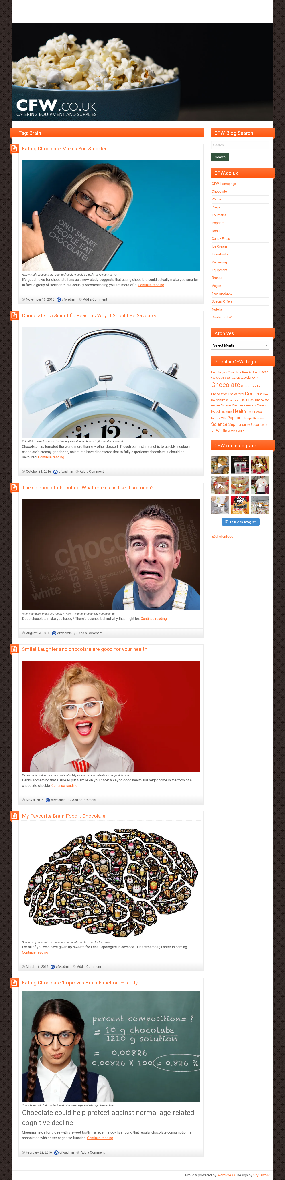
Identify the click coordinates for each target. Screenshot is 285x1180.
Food (215, 411)
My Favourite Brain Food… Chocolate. (64, 816)
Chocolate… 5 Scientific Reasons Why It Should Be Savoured (90, 315)
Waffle (216, 199)
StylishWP (261, 1175)
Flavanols (251, 405)
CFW (255, 377)
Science (219, 424)
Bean (214, 372)
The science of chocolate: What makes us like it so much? (88, 487)
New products (222, 294)
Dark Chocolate (258, 400)
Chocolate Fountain (251, 386)
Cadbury (215, 377)
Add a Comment (95, 299)
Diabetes (226, 405)
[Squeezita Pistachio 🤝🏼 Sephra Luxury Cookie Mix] (220, 465)
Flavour (261, 405)
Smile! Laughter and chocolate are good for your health (84, 649)
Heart (250, 412)
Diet (235, 405)
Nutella (217, 309)
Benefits (246, 372)
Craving (230, 400)
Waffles (232, 431)
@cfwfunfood (222, 536)
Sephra (234, 424)
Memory (215, 418)
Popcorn (218, 223)
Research (259, 418)
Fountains (219, 215)
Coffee (264, 394)
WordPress (226, 1175)
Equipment (219, 270)
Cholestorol (236, 394)
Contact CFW (222, 317)
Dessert (215, 405)
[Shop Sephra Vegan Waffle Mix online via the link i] (220, 505)
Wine (241, 431)
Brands (217, 278)
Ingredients (220, 254)
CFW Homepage (224, 184)
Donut (216, 231)
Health (239, 411)
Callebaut (226, 377)
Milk (223, 418)
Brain (255, 372)
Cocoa (252, 393)
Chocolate (219, 192)
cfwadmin (69, 299)
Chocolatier (219, 394)
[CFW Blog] (142, 72)
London (258, 412)
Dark (245, 400)
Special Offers (222, 301)
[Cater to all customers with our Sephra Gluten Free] (240, 485)
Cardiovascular (241, 377)
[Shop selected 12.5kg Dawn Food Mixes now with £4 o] (260, 505)
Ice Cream (219, 246)
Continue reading (151, 285)
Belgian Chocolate (229, 372)
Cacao (263, 372)
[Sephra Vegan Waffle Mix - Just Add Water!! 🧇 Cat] (260, 465)
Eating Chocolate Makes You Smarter (64, 148)
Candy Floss (221, 239)
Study (246, 424)
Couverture (218, 400)
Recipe (248, 418)
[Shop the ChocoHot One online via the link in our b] (220, 485)
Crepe (216, 207)
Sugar (255, 424)
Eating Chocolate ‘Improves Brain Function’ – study (80, 983)
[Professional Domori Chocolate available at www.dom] (240, 465)
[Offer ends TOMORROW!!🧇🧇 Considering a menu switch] (240, 505)
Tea (213, 431)
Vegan (216, 286)
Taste (263, 424)
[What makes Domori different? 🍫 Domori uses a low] (260, 485)
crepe (238, 400)
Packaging (219, 262)
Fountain (226, 412)
